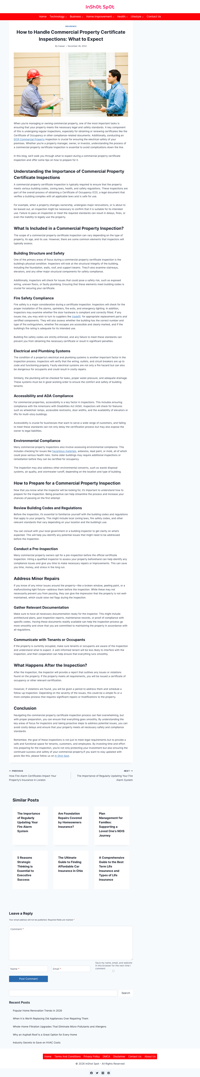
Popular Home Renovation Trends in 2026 (37, 1010)
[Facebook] (91, 1072)
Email (57, 968)
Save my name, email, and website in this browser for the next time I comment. (113, 965)
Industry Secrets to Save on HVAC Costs (36, 1042)
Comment (17, 929)
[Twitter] (97, 1072)
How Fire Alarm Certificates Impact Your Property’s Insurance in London (32, 775)
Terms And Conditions (67, 1056)
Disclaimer (119, 1056)
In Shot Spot (62, 755)
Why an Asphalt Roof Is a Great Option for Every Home (45, 1034)
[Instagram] (102, 1072)
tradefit (76, 316)
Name (14, 968)
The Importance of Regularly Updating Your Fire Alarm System (105, 775)
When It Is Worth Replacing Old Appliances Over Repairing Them (50, 1018)
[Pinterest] (108, 1072)
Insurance (70, 26)
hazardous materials (64, 451)
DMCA (106, 1056)
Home (43, 16)
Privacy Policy (92, 1056)
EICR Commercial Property (29, 139)
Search (126, 993)
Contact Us (154, 16)
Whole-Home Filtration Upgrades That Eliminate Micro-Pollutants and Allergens (59, 1026)
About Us (150, 1056)
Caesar (61, 46)
